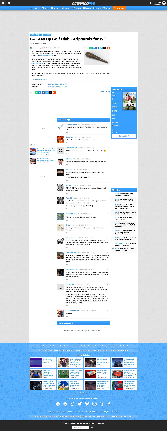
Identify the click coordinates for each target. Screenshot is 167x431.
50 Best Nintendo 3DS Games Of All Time (124, 249)
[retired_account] (60, 153)
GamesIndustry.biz (116, 416)
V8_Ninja (69, 159)
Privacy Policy (86, 350)
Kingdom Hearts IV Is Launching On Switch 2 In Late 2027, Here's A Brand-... (124, 206)
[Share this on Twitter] (101, 48)
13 (108, 284)
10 (108, 237)
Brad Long (38, 48)
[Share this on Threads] (104, 48)
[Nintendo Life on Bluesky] (87, 404)
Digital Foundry (75, 416)
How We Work (59, 350)
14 (109, 92)
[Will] (60, 175)
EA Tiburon (114, 111)
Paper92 (69, 198)
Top (41, 350)
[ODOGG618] (60, 289)
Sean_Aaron (70, 270)
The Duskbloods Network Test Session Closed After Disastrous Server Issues (125, 232)
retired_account (71, 148)
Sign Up (159, 4)
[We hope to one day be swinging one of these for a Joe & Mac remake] (97, 57)
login (85, 331)
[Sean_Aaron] (60, 275)
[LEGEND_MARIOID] (60, 316)
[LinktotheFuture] (60, 129)
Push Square (44, 416)
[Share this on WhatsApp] (90, 48)
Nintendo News (86, 416)
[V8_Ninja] (60, 164)
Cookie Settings (123, 350)
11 (108, 252)
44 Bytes (87, 412)
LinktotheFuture (71, 124)
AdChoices (95, 412)
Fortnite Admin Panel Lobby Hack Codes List (124, 194)
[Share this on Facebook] (97, 48)
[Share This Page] (150, 3)
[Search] (9, 3)
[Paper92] (60, 203)
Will (67, 169)
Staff (51, 350)
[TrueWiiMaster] (60, 258)
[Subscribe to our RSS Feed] (58, 404)
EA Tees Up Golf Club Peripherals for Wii (68, 39)
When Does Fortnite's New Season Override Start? (124, 200)
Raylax (68, 214)
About (46, 350)
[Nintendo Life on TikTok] (72, 404)
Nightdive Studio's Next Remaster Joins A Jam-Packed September (125, 225)
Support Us (69, 350)
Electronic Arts (115, 107)
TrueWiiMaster (71, 253)
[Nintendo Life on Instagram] (94, 404)
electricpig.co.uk (41, 79)
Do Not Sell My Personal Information (109, 412)
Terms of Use (96, 350)
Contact (77, 350)
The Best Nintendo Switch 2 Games (123, 218)
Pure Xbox (53, 416)
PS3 (113, 103)
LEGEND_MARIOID (72, 311)
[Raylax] (60, 219)
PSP (115, 103)
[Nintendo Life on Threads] (102, 404)
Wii (37, 34)
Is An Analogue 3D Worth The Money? (125, 244)
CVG (125, 416)
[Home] (31, 8)
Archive (113, 350)
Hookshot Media (56, 412)
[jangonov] (60, 190)
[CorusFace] (60, 142)
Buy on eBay (123, 136)
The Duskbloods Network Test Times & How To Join (125, 213)
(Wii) (57, 84)
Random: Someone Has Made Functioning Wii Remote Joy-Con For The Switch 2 (46, 150)
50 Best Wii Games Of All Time (57, 87)
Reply (71, 132)
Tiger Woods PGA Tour (46, 55)
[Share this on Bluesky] (94, 48)
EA (40, 34)
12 (108, 269)
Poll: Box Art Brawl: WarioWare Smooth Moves (45, 159)
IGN (94, 416)
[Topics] (3, 3)
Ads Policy (106, 350)
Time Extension (63, 416)
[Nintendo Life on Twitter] (80, 404)
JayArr (68, 225)
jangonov (69, 185)
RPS (130, 416)
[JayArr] (60, 230)
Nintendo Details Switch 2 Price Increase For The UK (125, 238)
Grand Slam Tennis (37, 63)
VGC (107, 416)
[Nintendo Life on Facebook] (109, 404)
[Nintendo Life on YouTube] (65, 404)
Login (155, 4)
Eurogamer (100, 416)
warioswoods (70, 238)
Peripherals (47, 34)
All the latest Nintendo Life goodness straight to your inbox (83, 423)
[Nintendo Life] (83, 3)
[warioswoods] (60, 243)
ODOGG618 (70, 284)
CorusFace (69, 137)
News (32, 34)
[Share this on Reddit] (108, 48)
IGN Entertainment (73, 412)
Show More (83, 393)
